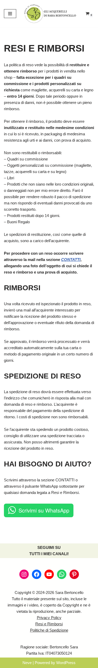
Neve (27, 662)
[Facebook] (36, 574)
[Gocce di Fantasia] (50, 13)
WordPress (66, 662)
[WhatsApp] (61, 574)
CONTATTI (70, 259)
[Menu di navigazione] (10, 13)
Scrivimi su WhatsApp (44, 510)
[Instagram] (24, 574)
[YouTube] (49, 574)
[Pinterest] (74, 574)
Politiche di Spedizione (49, 630)
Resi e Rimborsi (49, 624)
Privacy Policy (49, 617)
